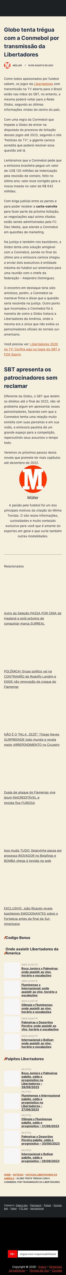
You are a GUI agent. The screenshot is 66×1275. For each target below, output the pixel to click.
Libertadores (43, 84)
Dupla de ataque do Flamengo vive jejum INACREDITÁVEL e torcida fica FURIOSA (29, 798)
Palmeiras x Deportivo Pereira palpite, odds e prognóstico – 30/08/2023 (40, 1140)
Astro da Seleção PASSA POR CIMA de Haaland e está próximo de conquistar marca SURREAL (32, 618)
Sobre (42, 1267)
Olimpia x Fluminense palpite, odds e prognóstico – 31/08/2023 (40, 1122)
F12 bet (23, 1208)
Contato (57, 1270)
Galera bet (22, 1205)
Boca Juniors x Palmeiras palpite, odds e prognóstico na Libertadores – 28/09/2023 (39, 1080)
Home (7, 1174)
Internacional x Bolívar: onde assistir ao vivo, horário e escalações (37, 1043)
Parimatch (35, 1205)
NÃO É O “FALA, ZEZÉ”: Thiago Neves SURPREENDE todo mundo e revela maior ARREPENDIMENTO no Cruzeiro (31, 740)
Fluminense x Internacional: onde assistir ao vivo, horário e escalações (39, 990)
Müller (32, 497)
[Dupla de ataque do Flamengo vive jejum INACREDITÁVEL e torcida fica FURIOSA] (33, 769)
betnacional (37, 1208)
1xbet (13, 1208)
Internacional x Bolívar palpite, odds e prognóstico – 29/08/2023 (40, 1157)
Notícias (18, 1174)
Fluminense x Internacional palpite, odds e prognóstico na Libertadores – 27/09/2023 (40, 1102)
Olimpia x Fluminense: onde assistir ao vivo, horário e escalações (37, 1008)
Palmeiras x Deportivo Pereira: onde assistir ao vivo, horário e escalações (40, 1025)
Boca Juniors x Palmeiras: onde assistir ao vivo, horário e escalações (39, 972)
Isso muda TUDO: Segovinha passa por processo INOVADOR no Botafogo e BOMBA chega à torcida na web (33, 856)
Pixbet (47, 1205)
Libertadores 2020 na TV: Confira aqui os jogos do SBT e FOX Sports (32, 349)
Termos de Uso (39, 1270)
